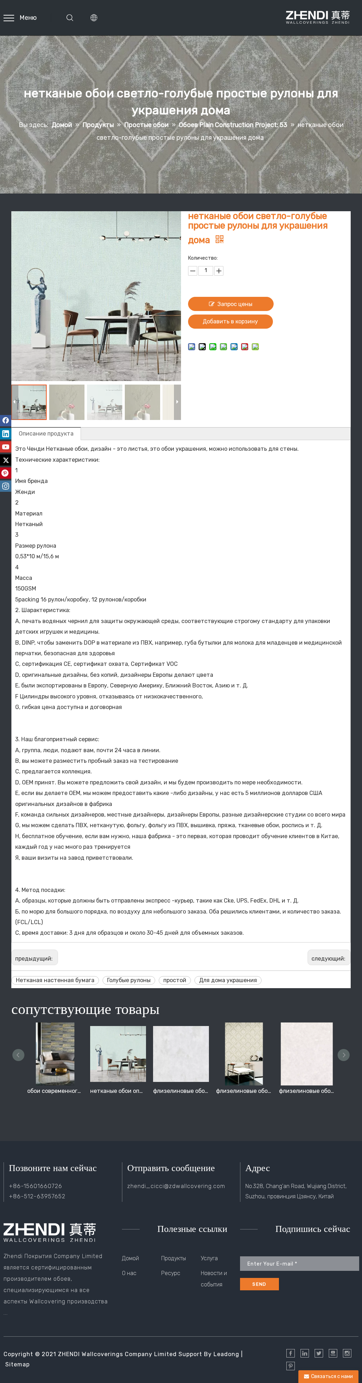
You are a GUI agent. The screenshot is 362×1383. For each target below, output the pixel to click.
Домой (130, 1258)
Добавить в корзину (230, 321)
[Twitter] (5, 460)
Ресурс (170, 1273)
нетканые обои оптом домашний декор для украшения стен (118, 1091)
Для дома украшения (228, 980)
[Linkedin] (5, 433)
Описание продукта (46, 433)
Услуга (209, 1258)
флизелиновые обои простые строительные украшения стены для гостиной (181, 1091)
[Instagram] (5, 486)
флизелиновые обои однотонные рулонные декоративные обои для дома (307, 1091)
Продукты (173, 1258)
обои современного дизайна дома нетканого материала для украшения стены (55, 1091)
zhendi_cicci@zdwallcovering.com (176, 1186)
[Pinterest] (5, 473)
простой (174, 980)
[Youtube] (5, 447)
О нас (129, 1273)
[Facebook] (5, 420)
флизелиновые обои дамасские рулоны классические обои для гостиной (244, 1091)
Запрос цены (234, 304)
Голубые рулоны (129, 980)
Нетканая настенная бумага (55, 980)
